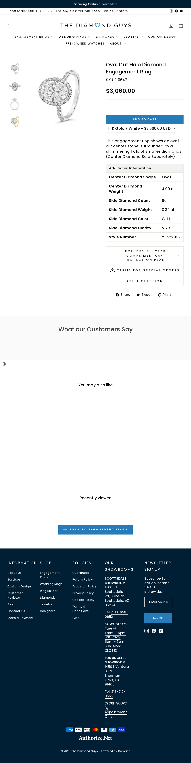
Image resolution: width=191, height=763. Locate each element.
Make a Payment (20, 618)
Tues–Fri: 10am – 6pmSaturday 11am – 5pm (115, 635)
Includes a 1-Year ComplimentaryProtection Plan (144, 255)
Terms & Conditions (80, 608)
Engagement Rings (32, 36)
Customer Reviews (15, 595)
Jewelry (132, 36)
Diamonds (105, 36)
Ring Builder (49, 591)
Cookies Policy (83, 600)
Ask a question (144, 281)
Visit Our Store (116, 11)
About (116, 43)
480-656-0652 (116, 614)
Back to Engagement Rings (98, 529)
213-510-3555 (115, 693)
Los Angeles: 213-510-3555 (78, 11)
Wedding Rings (73, 36)
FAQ (75, 618)
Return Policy (82, 579)
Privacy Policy (83, 593)
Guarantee (80, 573)
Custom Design (162, 36)
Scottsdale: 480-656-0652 (30, 11)
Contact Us (16, 611)
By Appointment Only (116, 712)
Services (14, 579)
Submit (158, 618)
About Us (14, 573)
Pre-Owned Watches (84, 43)
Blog (10, 604)
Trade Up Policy (84, 586)
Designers (47, 611)
